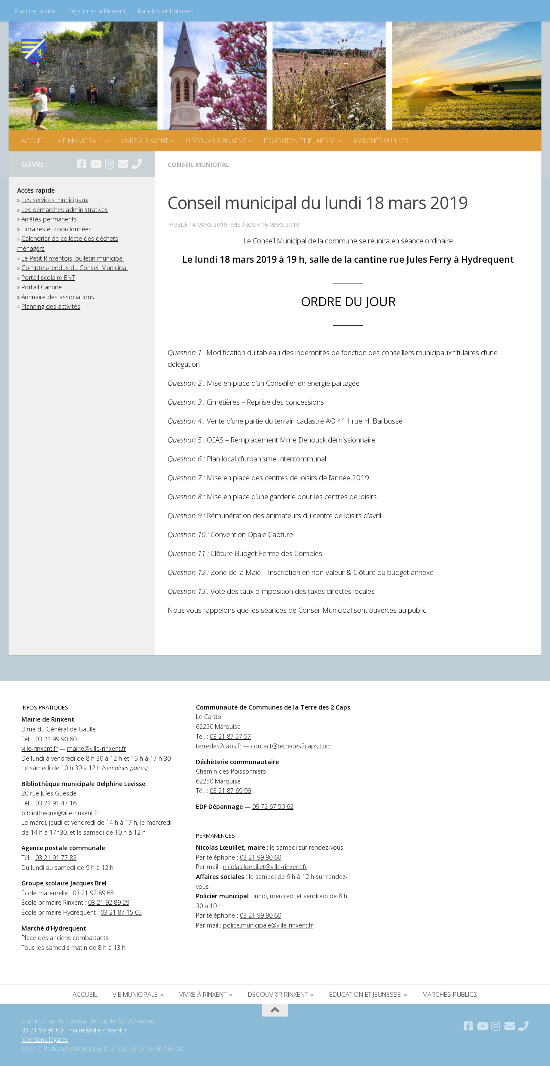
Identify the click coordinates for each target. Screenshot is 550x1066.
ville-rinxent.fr (39, 748)
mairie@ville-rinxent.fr (96, 748)
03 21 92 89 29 (108, 902)
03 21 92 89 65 (93, 893)
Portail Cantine (41, 287)
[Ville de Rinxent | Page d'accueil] (33, 52)
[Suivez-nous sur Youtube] (95, 164)
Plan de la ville (35, 10)
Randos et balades (165, 10)
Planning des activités (50, 306)
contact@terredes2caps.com (291, 746)
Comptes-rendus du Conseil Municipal (74, 268)
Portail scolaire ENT (48, 277)
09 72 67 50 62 (272, 806)
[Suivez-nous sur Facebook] (81, 164)
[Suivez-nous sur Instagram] (109, 164)
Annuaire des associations (57, 297)
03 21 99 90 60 (55, 739)
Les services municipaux (54, 200)
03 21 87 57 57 (230, 736)
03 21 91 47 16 (55, 803)
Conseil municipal (198, 164)
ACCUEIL (33, 140)
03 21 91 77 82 (55, 858)
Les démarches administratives (64, 210)
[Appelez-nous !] (136, 164)
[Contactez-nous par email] (123, 164)
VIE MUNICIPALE (80, 140)
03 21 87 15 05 (121, 912)
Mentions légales (44, 1039)
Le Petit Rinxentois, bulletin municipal (72, 258)
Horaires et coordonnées (56, 229)
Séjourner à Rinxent (96, 10)
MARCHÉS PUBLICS (381, 140)
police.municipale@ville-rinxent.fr (268, 925)
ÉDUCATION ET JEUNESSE (300, 140)
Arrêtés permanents (49, 219)
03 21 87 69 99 (230, 790)
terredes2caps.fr (218, 746)
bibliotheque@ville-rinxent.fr (59, 813)
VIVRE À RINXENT (144, 140)
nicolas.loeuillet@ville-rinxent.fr (265, 867)
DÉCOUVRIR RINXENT (216, 140)
